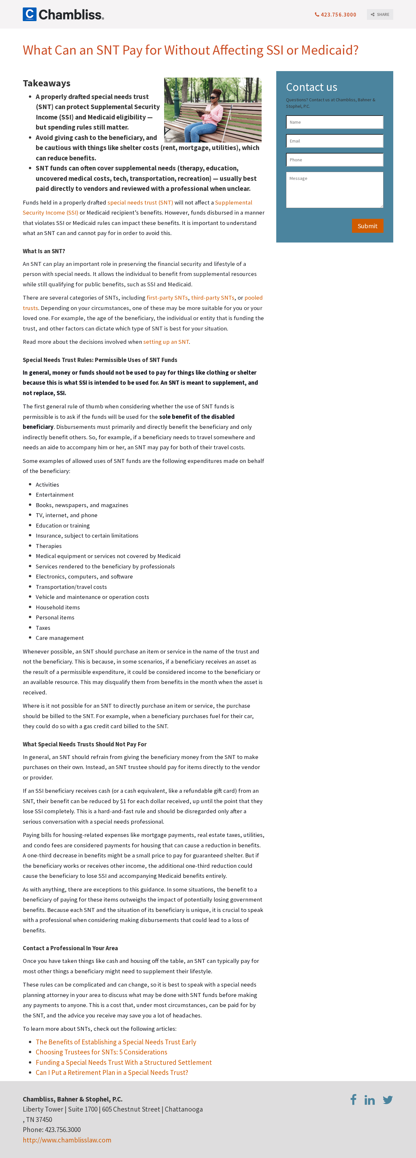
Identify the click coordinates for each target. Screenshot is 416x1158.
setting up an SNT (166, 341)
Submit (368, 226)
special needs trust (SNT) (140, 202)
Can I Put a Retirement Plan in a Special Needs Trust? (112, 1072)
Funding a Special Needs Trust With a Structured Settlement (124, 1062)
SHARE (382, 14)
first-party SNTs (167, 297)
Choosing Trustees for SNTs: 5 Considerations (101, 1052)
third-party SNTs (212, 297)
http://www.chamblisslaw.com (67, 1140)
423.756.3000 (338, 14)
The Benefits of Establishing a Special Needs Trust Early (116, 1042)
